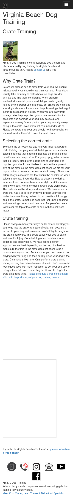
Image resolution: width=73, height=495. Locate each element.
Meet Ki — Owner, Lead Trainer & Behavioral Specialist (33, 493)
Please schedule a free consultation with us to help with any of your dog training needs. (35, 275)
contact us (39, 69)
